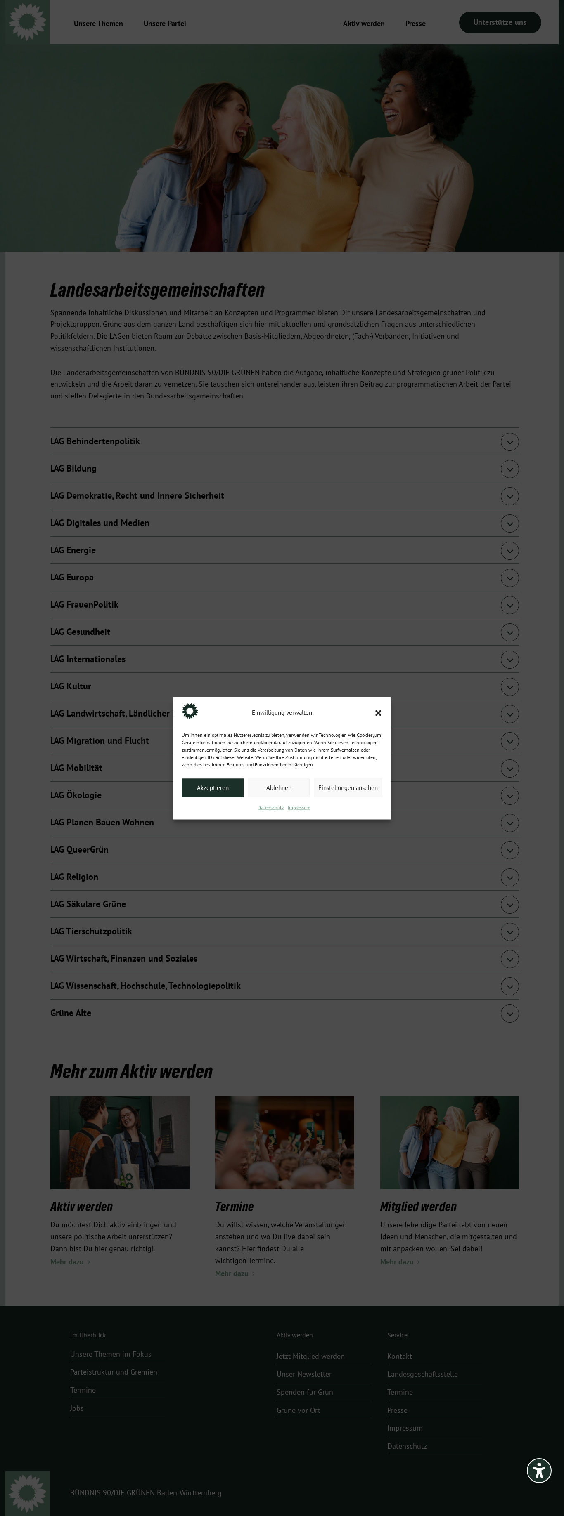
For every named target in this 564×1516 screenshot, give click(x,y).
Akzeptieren (213, 788)
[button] (378, 713)
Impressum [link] (299, 807)
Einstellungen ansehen (348, 788)
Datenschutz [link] (271, 807)
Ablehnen (278, 788)
